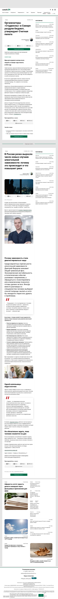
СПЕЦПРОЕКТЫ (38, 49)
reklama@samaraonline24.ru (28, 573)
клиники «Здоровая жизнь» (25, 210)
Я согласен (41, 595)
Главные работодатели (19, 49)
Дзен (19, 45)
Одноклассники (19, 123)
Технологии (38, 35)
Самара (6, 19)
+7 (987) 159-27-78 (28, 571)
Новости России (38, 41)
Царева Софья (26, 173)
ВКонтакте (30, 120)
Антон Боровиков (25, 39)
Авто (31, 490)
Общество (37, 24)
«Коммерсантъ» (17, 114)
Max (10, 45)
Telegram (29, 45)
